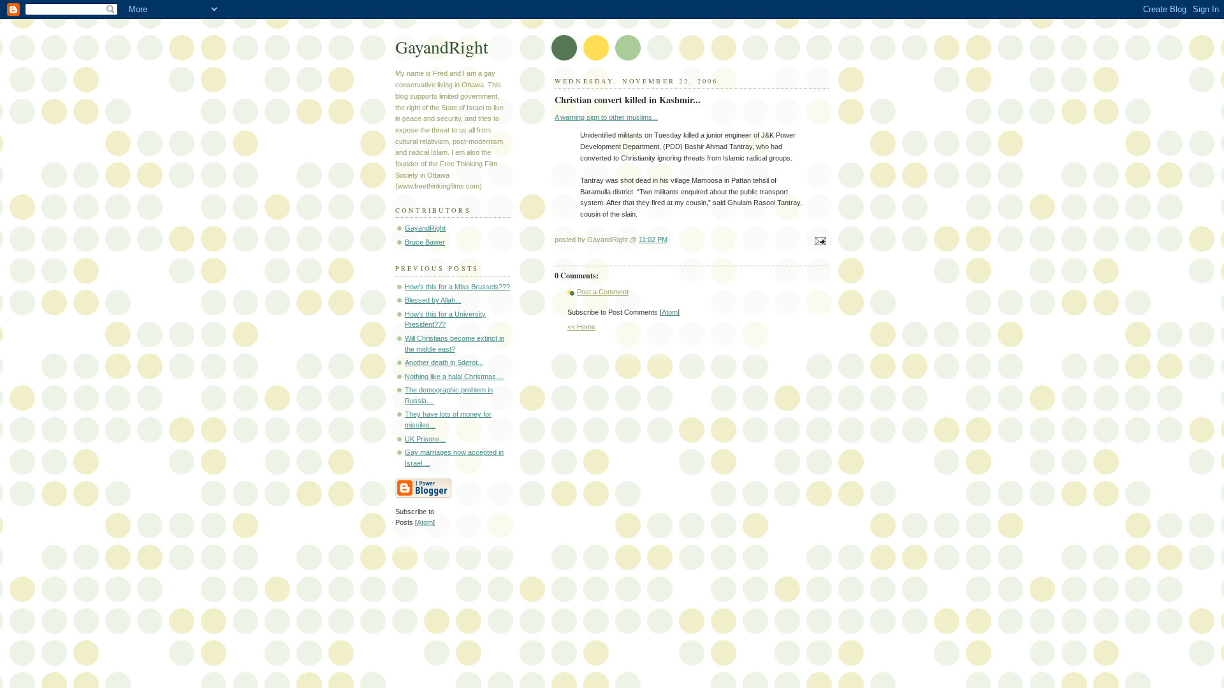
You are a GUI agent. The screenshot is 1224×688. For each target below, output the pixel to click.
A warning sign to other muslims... (606, 117)
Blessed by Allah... (433, 300)
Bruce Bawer (425, 242)
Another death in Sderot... (444, 362)
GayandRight (441, 47)
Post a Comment (603, 292)
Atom (670, 312)
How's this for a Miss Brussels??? (457, 286)
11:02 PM (653, 239)
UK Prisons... (425, 439)
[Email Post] (818, 242)
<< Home (581, 327)
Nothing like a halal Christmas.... (454, 376)
